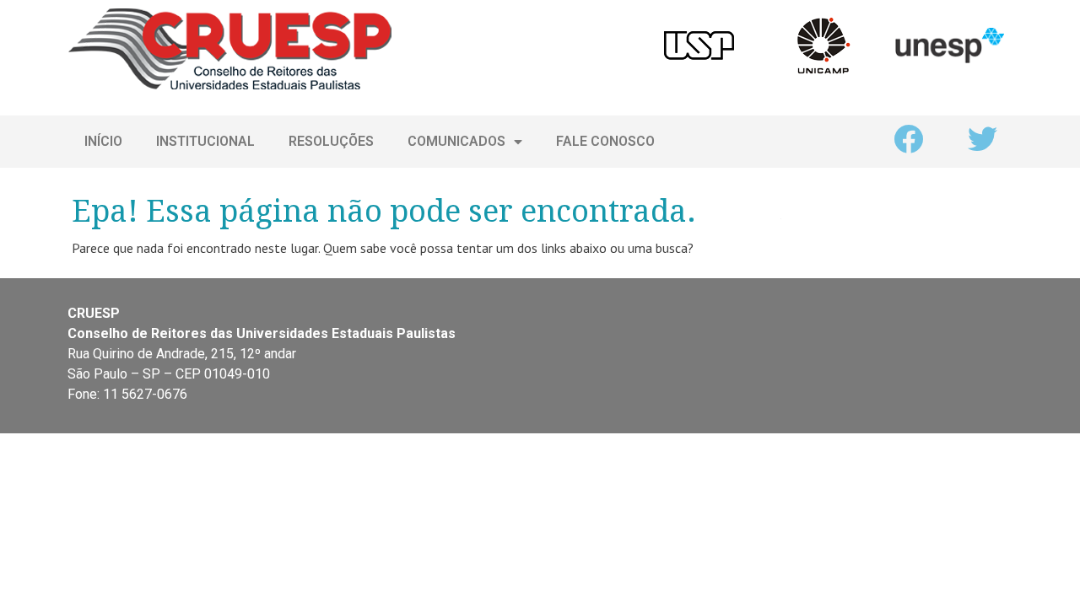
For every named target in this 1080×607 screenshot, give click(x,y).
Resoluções (331, 141)
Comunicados (456, 141)
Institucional (205, 141)
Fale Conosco (605, 141)
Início (103, 141)
